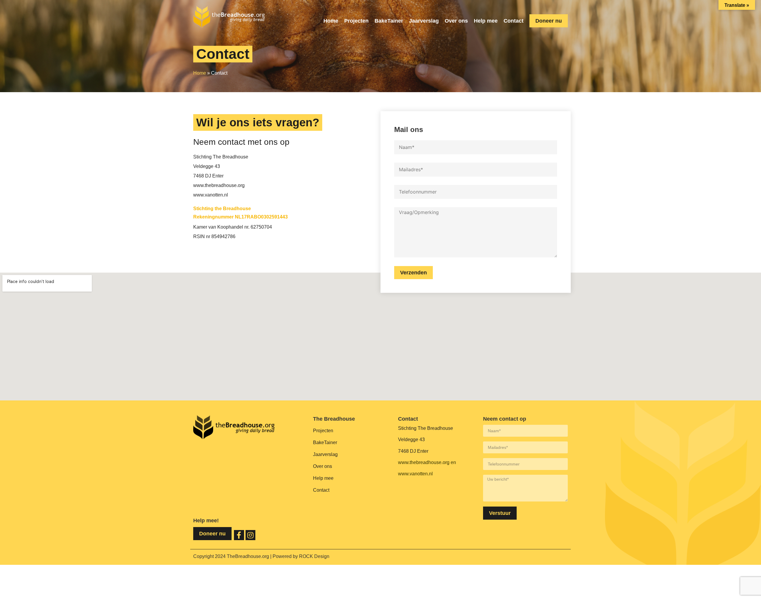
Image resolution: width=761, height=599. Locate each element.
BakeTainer (389, 21)
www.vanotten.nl (415, 473)
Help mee (486, 21)
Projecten (356, 21)
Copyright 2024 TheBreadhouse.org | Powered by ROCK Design (261, 556)
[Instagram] (251, 535)
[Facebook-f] (239, 535)
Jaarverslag (424, 21)
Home (330, 21)
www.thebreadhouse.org (423, 462)
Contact (513, 21)
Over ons (456, 21)
